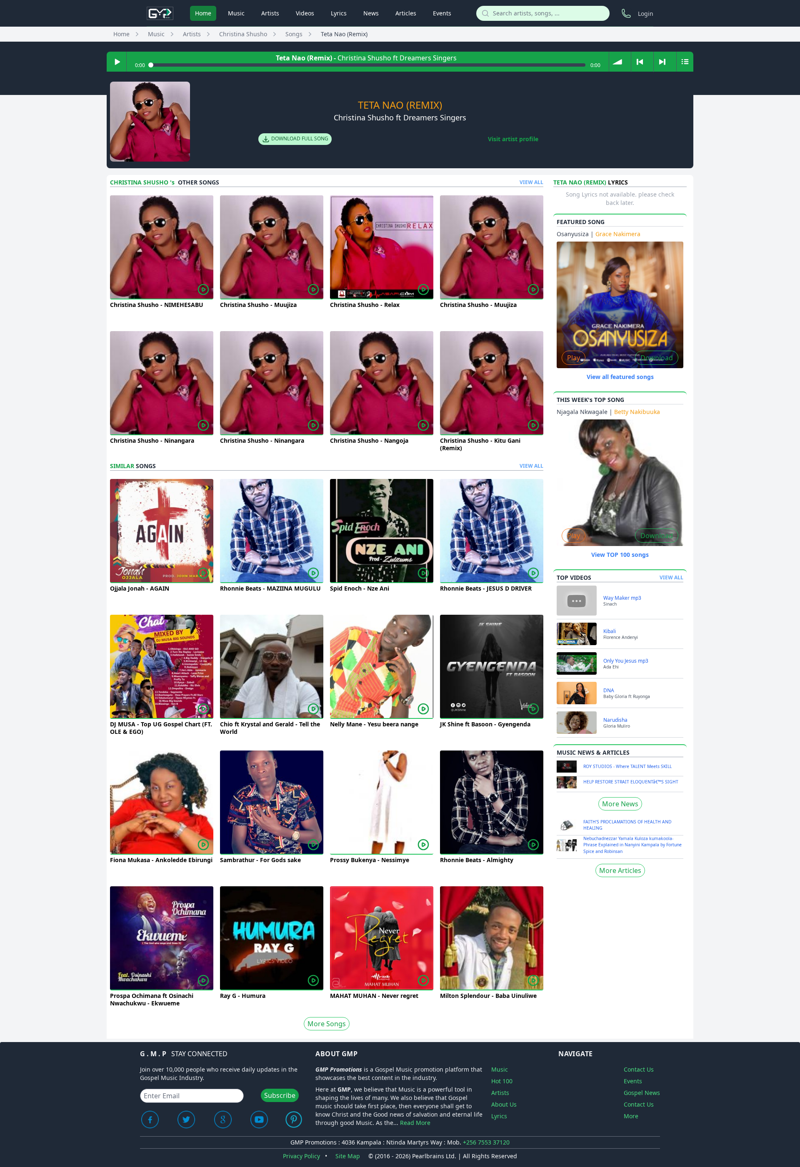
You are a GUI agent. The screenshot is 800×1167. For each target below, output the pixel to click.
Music (236, 13)
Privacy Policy (301, 1156)
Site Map (347, 1156)
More (631, 1116)
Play (573, 357)
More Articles (620, 870)
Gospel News (642, 1093)
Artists (270, 13)
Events (442, 13)
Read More (415, 1123)
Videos (305, 13)
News (371, 13)
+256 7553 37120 (486, 1142)
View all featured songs (620, 377)
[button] (617, 62)
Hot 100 (501, 1081)
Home (203, 13)
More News (620, 803)
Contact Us (639, 1069)
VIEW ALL (531, 182)
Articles (405, 13)
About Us (504, 1104)
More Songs (327, 1023)
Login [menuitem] (645, 13)
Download (656, 357)
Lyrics (339, 13)
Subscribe (279, 1095)
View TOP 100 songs (620, 555)
